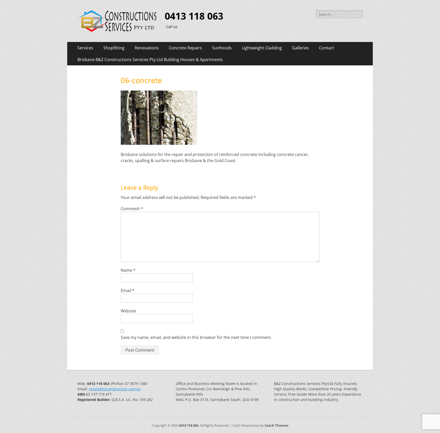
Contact (326, 48)
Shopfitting (114, 48)
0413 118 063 (194, 16)
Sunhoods (222, 48)
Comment (132, 208)
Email (127, 290)
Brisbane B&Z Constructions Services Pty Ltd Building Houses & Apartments (150, 59)
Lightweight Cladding (262, 48)
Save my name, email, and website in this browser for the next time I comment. (196, 337)
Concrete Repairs (185, 48)
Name (128, 270)
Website (128, 311)
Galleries (300, 48)
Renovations (147, 48)
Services (85, 48)
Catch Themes (276, 425)
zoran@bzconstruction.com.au (115, 388)
